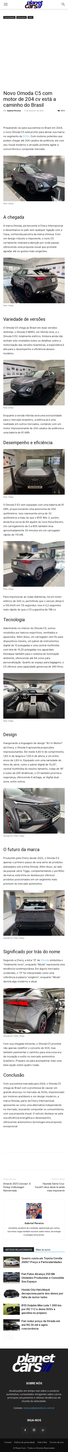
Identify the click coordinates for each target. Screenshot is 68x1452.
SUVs (30, 17)
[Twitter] (14, 118)
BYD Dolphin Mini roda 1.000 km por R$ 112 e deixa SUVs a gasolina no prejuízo (41, 1309)
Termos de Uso (57, 1442)
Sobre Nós (42, 1442)
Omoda (45, 960)
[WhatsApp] (29, 118)
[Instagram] (34, 1430)
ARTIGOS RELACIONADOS (18, 1249)
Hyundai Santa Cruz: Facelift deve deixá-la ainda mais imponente (50, 1187)
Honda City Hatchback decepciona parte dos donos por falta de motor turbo (42, 1293)
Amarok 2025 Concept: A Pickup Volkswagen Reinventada (17, 1187)
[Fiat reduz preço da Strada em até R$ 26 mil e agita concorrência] (11, 1325)
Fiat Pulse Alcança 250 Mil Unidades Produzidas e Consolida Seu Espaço (42, 1277)
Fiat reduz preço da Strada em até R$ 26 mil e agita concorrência (40, 1324)
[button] (63, 4)
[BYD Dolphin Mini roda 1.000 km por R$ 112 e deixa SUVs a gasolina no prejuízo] (11, 1309)
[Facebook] (6, 118)
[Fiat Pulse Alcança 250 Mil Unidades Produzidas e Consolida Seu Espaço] (11, 1277)
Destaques (21, 17)
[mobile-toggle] (5, 4)
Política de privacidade (24, 1442)
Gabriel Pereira (14, 110)
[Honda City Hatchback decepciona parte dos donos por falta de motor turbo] (11, 1293)
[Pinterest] (21, 118)
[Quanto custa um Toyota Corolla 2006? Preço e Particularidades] (11, 1262)
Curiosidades (9, 17)
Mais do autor (43, 1249)
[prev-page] (5, 1337)
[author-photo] (34, 1218)
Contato (8, 1442)
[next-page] (11, 1337)
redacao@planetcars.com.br (39, 1407)
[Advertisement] (34, 55)
